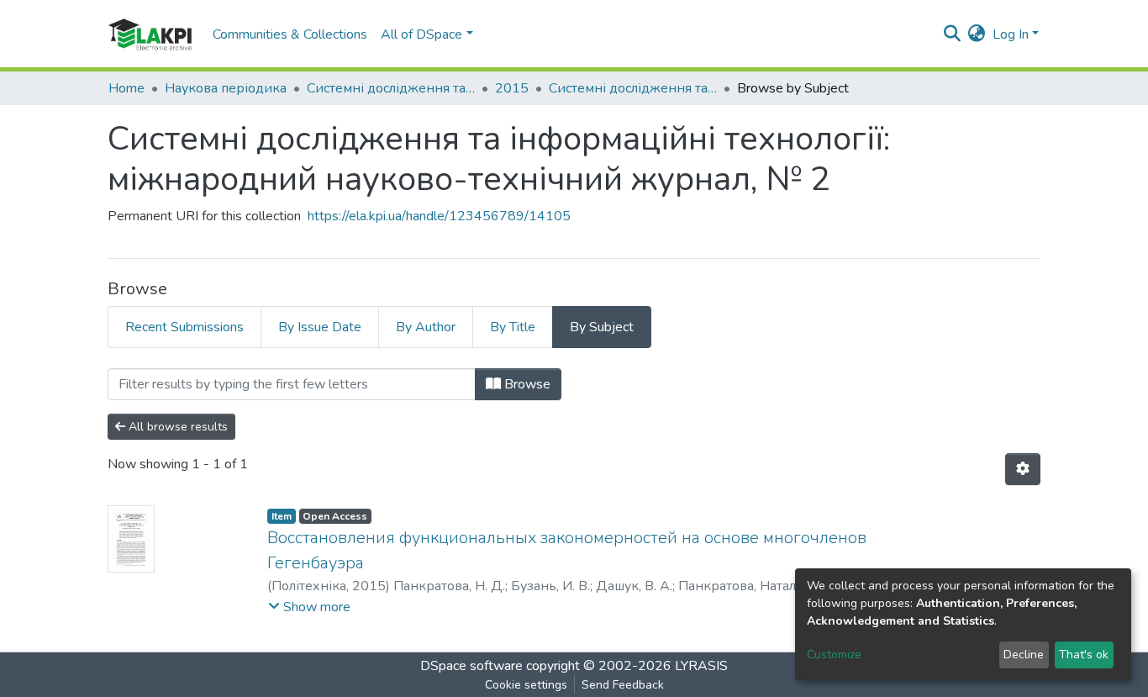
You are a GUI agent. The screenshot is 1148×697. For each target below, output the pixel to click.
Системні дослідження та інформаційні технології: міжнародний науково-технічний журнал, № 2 (633, 88)
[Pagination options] (1022, 469)
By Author (426, 327)
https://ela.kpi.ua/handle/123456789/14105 (439, 216)
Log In (1011, 34)
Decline (1023, 655)
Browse (525, 384)
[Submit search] (952, 34)
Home (126, 88)
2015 (512, 88)
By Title (512, 327)
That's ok (1084, 655)
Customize (834, 655)
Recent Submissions (184, 327)
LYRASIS (701, 666)
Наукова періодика (226, 88)
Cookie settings (526, 685)
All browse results (176, 427)
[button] (976, 34)
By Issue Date (319, 327)
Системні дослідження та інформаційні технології (391, 88)
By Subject (602, 327)
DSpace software (471, 666)
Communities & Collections (290, 34)
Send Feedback (623, 685)
